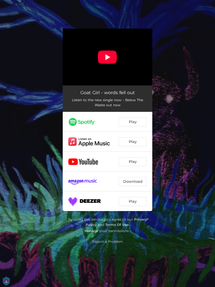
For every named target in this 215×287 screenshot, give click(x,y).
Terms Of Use (117, 225)
